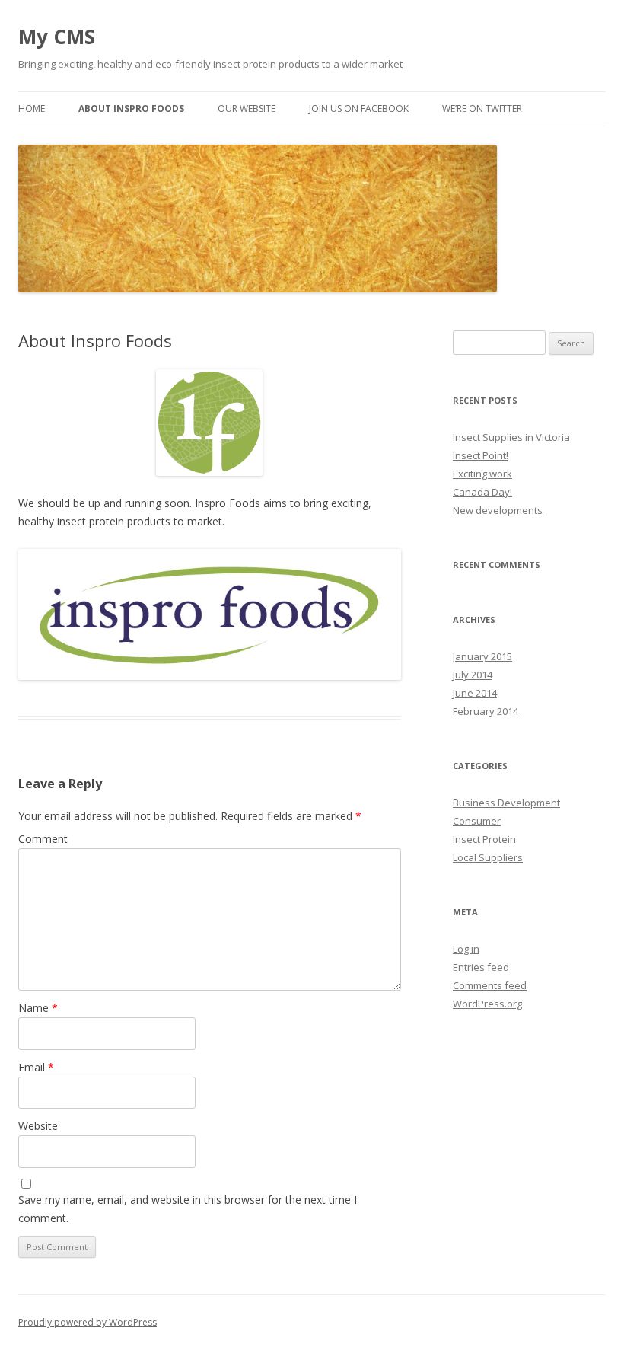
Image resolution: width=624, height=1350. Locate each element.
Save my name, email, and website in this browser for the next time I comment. (187, 1208)
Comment (43, 838)
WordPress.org (487, 1003)
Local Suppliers (488, 857)
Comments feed (490, 985)
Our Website (246, 108)
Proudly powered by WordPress (87, 1322)
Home (31, 108)
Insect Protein (484, 839)
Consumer (477, 821)
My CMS (56, 36)
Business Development (506, 802)
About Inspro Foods (131, 108)
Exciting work (482, 473)
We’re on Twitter (482, 108)
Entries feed (481, 967)
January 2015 (482, 656)
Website (38, 1126)
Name (38, 1008)
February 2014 (485, 711)
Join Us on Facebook (359, 108)
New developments (498, 510)
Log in (466, 949)
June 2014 (475, 693)
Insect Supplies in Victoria (511, 437)
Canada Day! (482, 492)
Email (36, 1067)
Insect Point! (480, 455)
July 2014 (472, 674)
